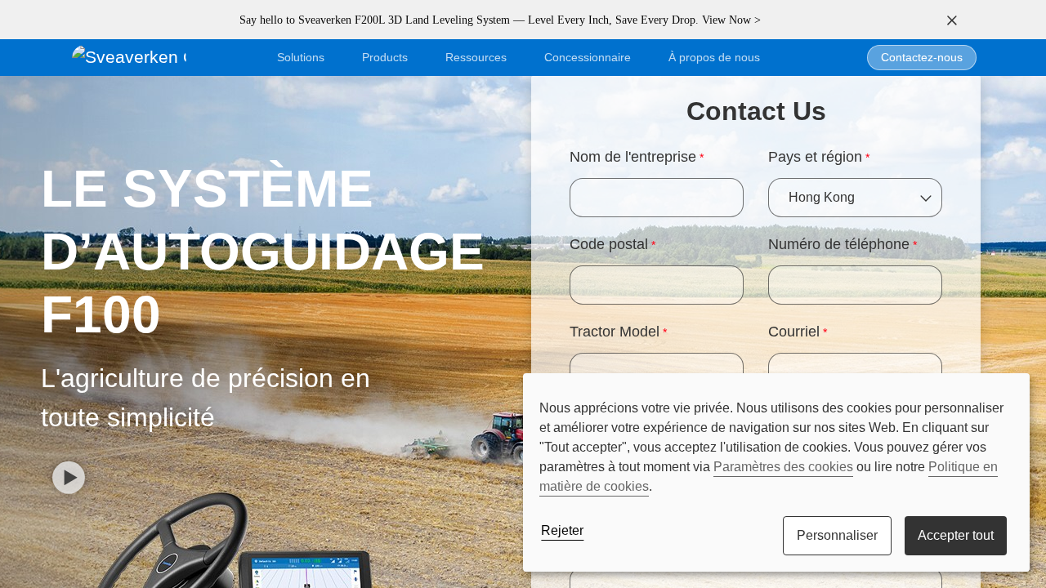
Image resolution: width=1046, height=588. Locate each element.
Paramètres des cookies (783, 467)
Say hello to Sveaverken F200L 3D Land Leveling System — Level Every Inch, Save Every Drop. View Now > (500, 20)
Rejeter (562, 530)
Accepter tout (956, 535)
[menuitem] (714, 57)
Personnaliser (837, 535)
